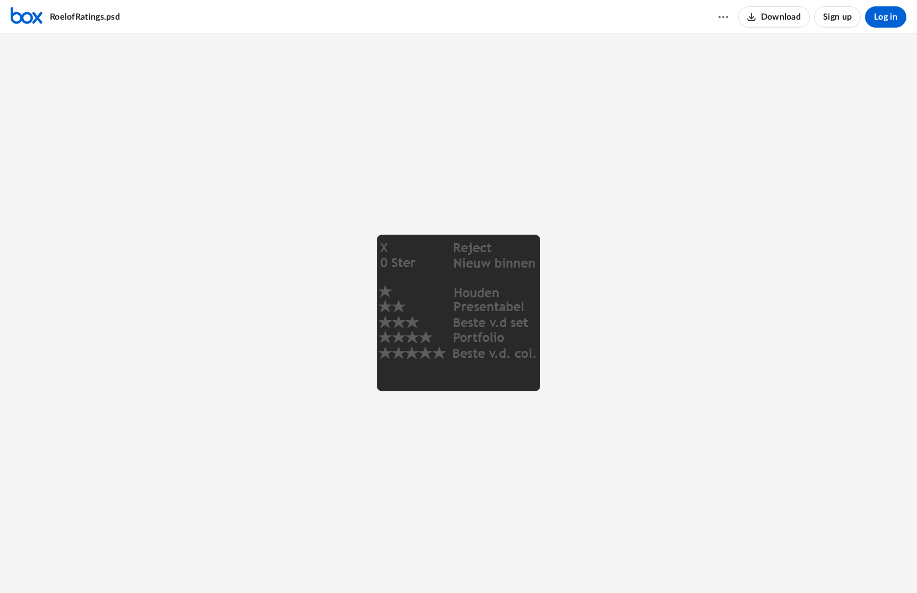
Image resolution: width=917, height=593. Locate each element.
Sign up (837, 17)
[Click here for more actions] (723, 17)
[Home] (26, 17)
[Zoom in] (457, 567)
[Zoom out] (420, 567)
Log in (885, 17)
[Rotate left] (478, 566)
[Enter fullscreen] (497, 566)
